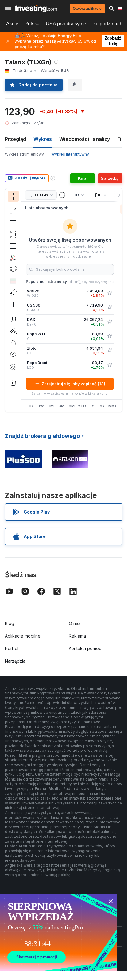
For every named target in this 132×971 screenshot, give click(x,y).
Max (112, 405)
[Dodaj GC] (109, 350)
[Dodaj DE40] (109, 322)
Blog (9, 623)
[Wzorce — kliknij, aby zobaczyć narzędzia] (13, 269)
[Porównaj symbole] (62, 195)
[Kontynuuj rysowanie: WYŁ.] (13, 331)
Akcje (12, 23)
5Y (102, 405)
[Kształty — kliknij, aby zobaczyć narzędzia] (13, 234)
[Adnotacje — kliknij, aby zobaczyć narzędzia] (13, 304)
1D (31, 405)
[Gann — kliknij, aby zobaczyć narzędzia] (13, 257)
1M (51, 405)
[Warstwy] (13, 366)
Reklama (77, 635)
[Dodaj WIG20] (109, 293)
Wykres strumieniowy (24, 154)
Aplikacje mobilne (23, 635)
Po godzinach (107, 23)
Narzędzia (15, 661)
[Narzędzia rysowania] (23, 300)
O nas (74, 623)
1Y (92, 405)
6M (72, 405)
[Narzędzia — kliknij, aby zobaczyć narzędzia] (13, 292)
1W (41, 405)
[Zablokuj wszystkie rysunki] (13, 342)
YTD (82, 405)
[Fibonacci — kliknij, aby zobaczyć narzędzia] (13, 246)
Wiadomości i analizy (84, 139)
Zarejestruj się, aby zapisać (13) (73, 383)
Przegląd (15, 139)
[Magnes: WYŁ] (13, 319)
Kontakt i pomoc (85, 648)
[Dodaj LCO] (109, 365)
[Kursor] (13, 196)
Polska (32, 23)
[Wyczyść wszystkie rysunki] (13, 382)
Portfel (11, 648)
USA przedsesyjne (66, 23)
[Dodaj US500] (109, 307)
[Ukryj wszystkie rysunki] (13, 354)
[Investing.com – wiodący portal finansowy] (36, 8)
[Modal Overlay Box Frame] (58, 932)
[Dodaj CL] (109, 336)
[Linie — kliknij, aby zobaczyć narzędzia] (13, 211)
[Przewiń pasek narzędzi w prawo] (118, 195)
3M (61, 405)
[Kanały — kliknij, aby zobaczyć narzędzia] (13, 222)
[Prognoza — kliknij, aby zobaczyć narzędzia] (13, 281)
